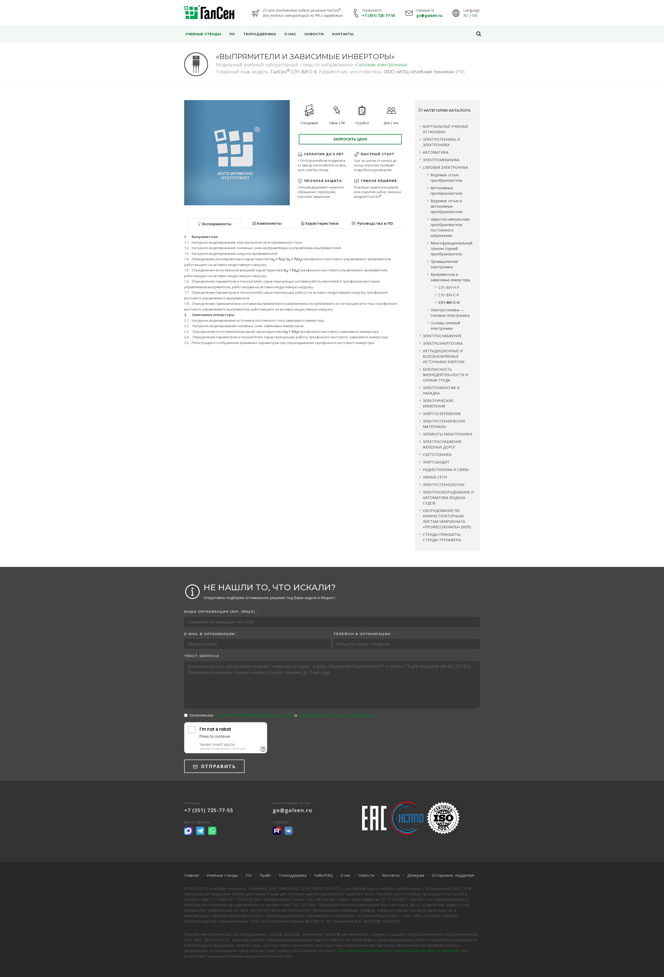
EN (474, 15)
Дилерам (415, 875)
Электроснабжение (442, 335)
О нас (345, 875)
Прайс (265, 875)
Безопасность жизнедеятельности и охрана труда (445, 375)
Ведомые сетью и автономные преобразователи (446, 206)
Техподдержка (293, 875)
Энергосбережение (442, 413)
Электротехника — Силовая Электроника (450, 312)
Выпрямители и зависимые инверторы (450, 277)
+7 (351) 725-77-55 (378, 15)
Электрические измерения (438, 403)
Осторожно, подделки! (453, 875)
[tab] (214, 223)
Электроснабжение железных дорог (442, 444)
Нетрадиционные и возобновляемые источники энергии (443, 356)
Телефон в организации (363, 634)
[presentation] (214, 223)
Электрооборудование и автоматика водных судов (448, 497)
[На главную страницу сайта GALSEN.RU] (209, 13)
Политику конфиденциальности (254, 715)
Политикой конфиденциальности (367, 950)
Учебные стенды (222, 875)
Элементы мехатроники (447, 434)
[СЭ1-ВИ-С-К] (237, 153)
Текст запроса (201, 656)
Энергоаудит (436, 462)
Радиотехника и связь (446, 469)
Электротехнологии (443, 484)
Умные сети (435, 477)
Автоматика (435, 152)
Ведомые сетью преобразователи (446, 177)
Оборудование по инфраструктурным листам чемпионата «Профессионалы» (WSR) (447, 518)
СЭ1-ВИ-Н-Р (448, 287)
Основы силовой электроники (445, 325)
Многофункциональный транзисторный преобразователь (451, 248)
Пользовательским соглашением (429, 950)
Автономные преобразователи (446, 190)
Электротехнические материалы (444, 424)
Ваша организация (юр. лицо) (221, 611)
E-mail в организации (211, 634)
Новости (366, 875)
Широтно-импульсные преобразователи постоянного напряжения (450, 227)
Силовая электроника (381, 64)
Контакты (391, 875)
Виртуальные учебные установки (445, 129)
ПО (249, 875)
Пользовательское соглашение (337, 715)
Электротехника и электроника (441, 142)
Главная (191, 875)
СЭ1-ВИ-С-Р (448, 294)
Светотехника (437, 454)
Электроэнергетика (443, 343)
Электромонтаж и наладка (441, 390)
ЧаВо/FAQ (323, 875)
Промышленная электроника (444, 264)
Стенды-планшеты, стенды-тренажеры (442, 537)
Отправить (217, 766)
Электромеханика (441, 159)
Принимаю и (282, 715)
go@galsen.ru (429, 15)
